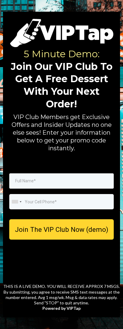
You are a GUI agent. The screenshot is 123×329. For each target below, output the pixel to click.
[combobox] (16, 201)
